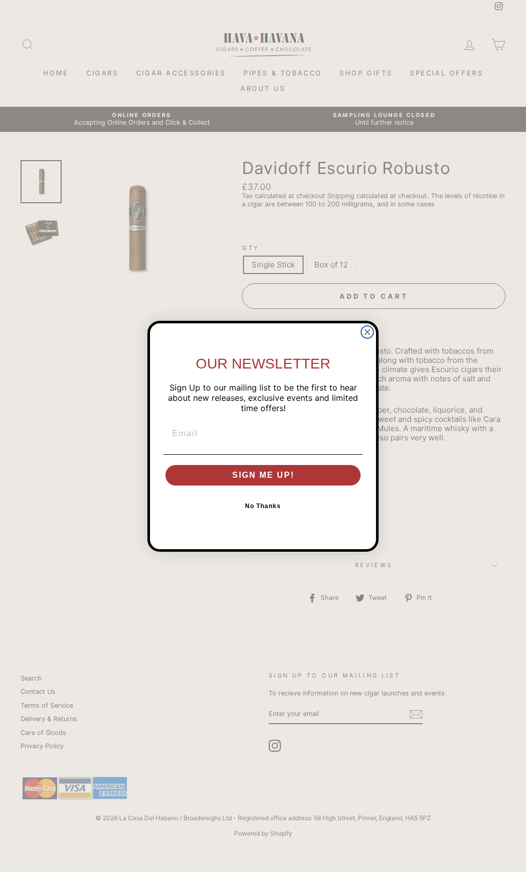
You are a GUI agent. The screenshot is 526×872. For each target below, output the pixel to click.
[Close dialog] (367, 332)
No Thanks (263, 506)
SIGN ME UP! (263, 475)
